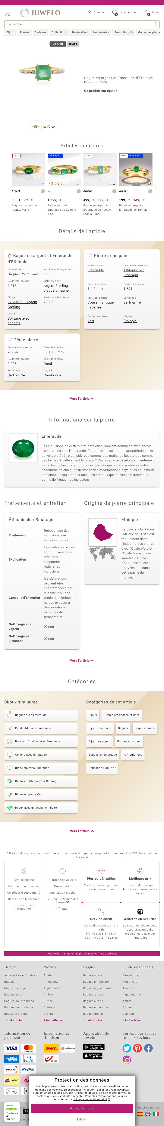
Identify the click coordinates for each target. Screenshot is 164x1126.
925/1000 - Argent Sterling (22, 304)
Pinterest (137, 1048)
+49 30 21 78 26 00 (104, 938)
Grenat (48, 1014)
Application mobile (62, 893)
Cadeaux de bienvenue (24, 899)
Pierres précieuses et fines (122, 715)
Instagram (127, 1060)
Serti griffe (132, 302)
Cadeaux (40, 33)
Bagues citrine (93, 1001)
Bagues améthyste (96, 982)
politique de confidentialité (90, 1099)
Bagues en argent (129, 742)
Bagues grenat (93, 1014)
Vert (91, 321)
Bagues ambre (93, 995)
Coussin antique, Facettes (101, 305)
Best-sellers (80, 33)
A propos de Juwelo (62, 880)
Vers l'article (80, 398)
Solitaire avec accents (19, 321)
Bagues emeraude (95, 1008)
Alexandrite (130, 975)
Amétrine (129, 988)
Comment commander (23, 886)
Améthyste (130, 982)
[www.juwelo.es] (140, 1114)
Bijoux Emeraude (100, 728)
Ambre (48, 995)
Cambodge (52, 375)
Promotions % (123, 33)
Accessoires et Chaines (20, 975)
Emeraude (96, 270)
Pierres (24, 33)
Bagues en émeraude (103, 755)
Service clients (23, 880)
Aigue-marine (53, 988)
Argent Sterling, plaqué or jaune (56, 288)
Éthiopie (130, 321)
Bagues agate (92, 975)
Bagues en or (13, 995)
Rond (48, 363)
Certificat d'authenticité (23, 893)
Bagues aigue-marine (98, 988)
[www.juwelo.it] (156, 1114)
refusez (68, 1093)
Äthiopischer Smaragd (134, 273)
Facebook (148, 1048)
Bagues (123, 728)
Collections (59, 33)
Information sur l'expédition (24, 907)
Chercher (156, 24)
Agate (48, 975)
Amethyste (51, 982)
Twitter (127, 1048)
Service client (101, 919)
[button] (7, 12)
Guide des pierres (150, 33)
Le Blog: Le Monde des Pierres (62, 900)
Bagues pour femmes (19, 1001)
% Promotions (133, 755)
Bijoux (10, 33)
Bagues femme (145, 728)
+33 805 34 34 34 (104, 934)
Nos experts (62, 886)
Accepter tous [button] (82, 1108)
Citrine (48, 1001)
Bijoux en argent (99, 742)
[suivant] (155, 186)
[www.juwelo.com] (148, 1114)
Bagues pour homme (18, 1008)
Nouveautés (101, 33)
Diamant (50, 1008)
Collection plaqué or (102, 768)
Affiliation (62, 909)
